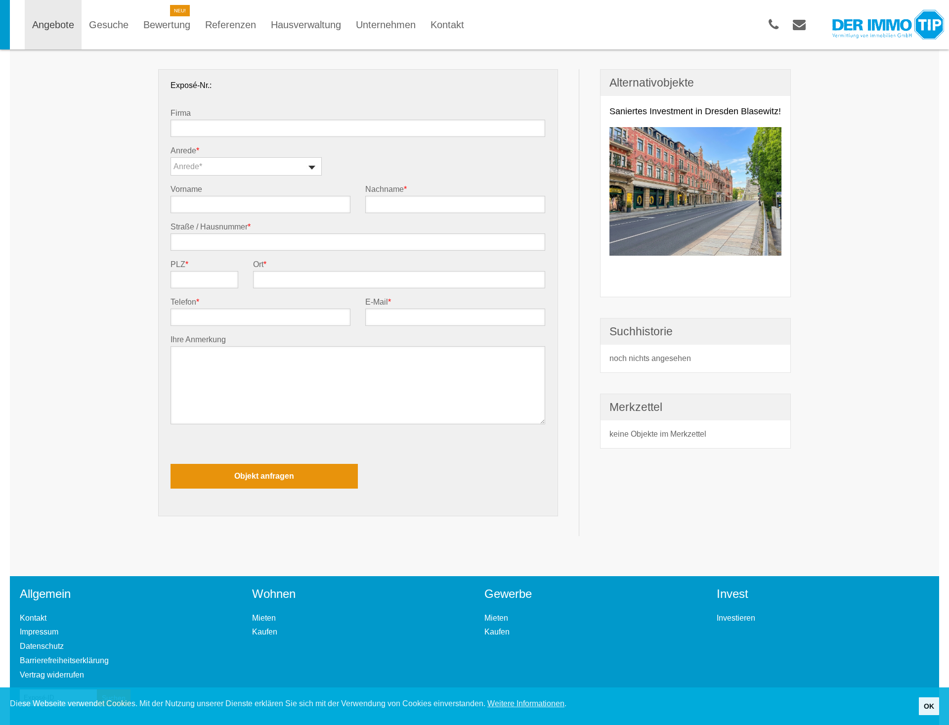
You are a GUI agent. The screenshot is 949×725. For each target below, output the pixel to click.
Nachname (386, 189)
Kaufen (264, 632)
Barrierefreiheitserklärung (64, 660)
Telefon (185, 302)
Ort (259, 265)
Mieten (264, 618)
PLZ (179, 265)
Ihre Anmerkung (198, 340)
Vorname (186, 189)
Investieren (736, 618)
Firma (181, 113)
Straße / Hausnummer (211, 227)
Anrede (185, 151)
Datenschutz (42, 646)
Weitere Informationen (525, 703)
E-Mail (378, 302)
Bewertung (166, 24)
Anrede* (187, 166)
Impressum (39, 632)
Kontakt (33, 618)
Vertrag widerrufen (52, 675)
